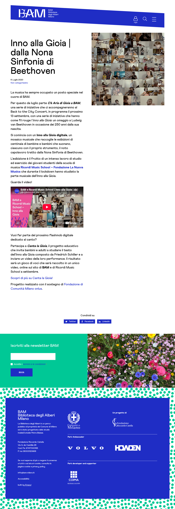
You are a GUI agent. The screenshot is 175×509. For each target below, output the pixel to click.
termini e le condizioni (34, 364)
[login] (136, 18)
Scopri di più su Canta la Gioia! (32, 278)
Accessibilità (23, 479)
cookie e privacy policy (34, 467)
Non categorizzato (19, 83)
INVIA (21, 372)
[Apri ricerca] (145, 19)
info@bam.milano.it (26, 473)
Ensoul (28, 485)
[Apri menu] (154, 19)
